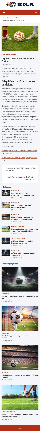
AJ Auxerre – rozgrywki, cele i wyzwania (24, 254)
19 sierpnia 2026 (16, 246)
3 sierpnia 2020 (6, 64)
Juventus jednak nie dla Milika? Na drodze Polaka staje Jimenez (20, 169)
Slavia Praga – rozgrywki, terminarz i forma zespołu (22, 218)
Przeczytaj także (10, 264)
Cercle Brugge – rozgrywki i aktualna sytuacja (22, 206)
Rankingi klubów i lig (18, 226)
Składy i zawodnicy (9, 54)
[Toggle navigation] (4, 12)
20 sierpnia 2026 (16, 222)
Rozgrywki (15, 190)
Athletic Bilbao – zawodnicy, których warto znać (23, 242)
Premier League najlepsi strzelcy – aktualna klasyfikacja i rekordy (24, 231)
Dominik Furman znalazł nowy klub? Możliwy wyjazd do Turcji (21, 178)
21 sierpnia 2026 (16, 198)
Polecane (7, 187)
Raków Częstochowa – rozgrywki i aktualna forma (22, 194)
